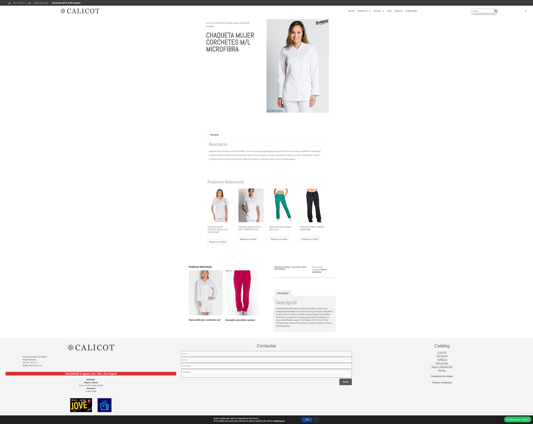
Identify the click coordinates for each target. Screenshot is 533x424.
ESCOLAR (442, 356)
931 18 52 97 (32, 362)
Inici (207, 23)
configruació (278, 421)
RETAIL (442, 370)
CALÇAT (442, 352)
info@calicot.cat (35, 365)
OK (307, 419)
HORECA (442, 360)
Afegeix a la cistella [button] (217, 241)
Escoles (377, 11)
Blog (389, 11)
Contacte (398, 11)
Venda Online (411, 11)
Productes (362, 11)
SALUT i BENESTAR (218, 23)
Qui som (351, 11)
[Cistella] (525, 11)
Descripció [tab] (214, 134)
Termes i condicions (442, 382)
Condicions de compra (442, 376)
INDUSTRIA (442, 363)
